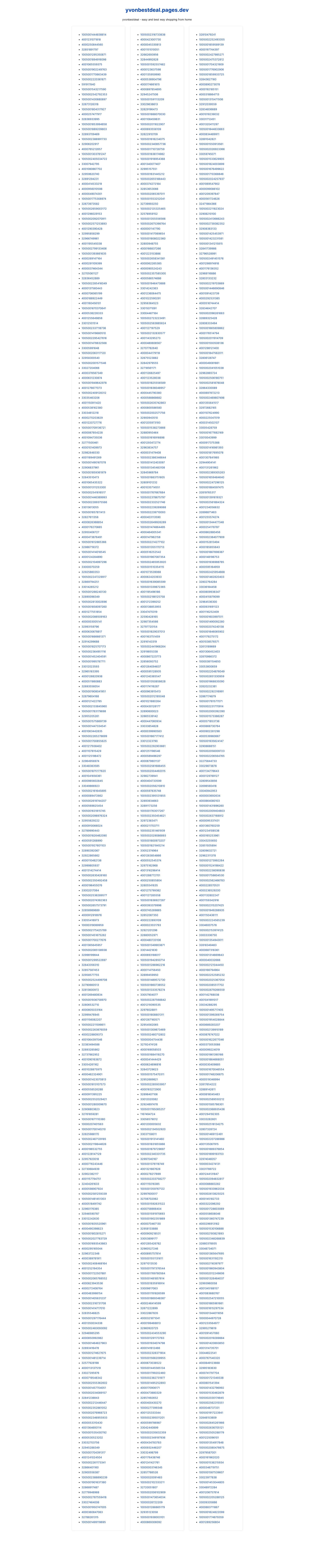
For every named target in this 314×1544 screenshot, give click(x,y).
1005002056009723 (212, 751)
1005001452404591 (94, 656)
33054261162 (90, 1064)
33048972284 (208, 1487)
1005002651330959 (211, 676)
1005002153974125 (211, 930)
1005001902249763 (94, 69)
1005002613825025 (211, 1193)
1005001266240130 (94, 591)
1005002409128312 (94, 392)
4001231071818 (91, 39)
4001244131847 (209, 1173)
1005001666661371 (94, 636)
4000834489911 (209, 134)
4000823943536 (92, 1283)
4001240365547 (150, 676)
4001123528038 (150, 377)
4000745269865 (150, 910)
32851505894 (208, 845)
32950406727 (90, 532)
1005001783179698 (94, 711)
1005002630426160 (94, 875)
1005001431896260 (211, 805)
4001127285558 (150, 895)
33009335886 (208, 1502)
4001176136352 (209, 268)
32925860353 (91, 572)
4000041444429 (150, 1059)
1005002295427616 (94, 338)
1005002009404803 (212, 810)
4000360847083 (92, 1512)
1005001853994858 (94, 124)
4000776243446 (92, 1163)
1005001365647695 (211, 1253)
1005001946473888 (152, 283)
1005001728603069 (211, 1208)
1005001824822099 (211, 1512)
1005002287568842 (153, 999)
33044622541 (208, 1353)
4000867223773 (150, 656)
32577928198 (90, 1362)
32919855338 (149, 651)
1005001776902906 (211, 69)
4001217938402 (92, 746)
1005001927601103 (94, 845)
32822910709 (149, 134)
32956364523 (149, 303)
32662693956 (149, 54)
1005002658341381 (152, 258)
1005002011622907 (152, 124)
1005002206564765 (212, 756)
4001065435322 (92, 482)
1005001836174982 (152, 154)
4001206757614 (209, 1492)
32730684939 (90, 1169)
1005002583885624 (153, 323)
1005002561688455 (153, 765)
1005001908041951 (94, 691)
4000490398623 (92, 1228)
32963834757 (149, 447)
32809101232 (148, 482)
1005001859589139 (211, 44)
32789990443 (90, 830)
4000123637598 (150, 69)
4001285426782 (150, 1243)
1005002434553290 (153, 1333)
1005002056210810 (152, 785)
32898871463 (207, 512)
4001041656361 (91, 775)
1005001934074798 (152, 1343)
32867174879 (207, 696)
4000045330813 (150, 44)
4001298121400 (209, 348)
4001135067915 (209, 1144)
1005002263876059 (94, 1029)
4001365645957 (92, 945)
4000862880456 (209, 532)
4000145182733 (209, 1198)
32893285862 (91, 1049)
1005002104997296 (94, 562)
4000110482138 (91, 860)
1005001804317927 (94, 109)
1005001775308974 (94, 198)
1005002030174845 (211, 1397)
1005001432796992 (211, 1387)
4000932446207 (150, 1447)
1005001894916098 (94, 59)
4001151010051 (149, 49)
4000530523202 (92, 1437)
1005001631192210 (211, 1258)
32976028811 (148, 1009)
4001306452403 (209, 651)
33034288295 (208, 1004)
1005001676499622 (211, 169)
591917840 (88, 84)
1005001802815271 (94, 1233)
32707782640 (149, 348)
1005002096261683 (211, 313)
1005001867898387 (211, 552)
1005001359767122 (152, 1188)
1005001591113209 (152, 99)
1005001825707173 (94, 646)
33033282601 (208, 1119)
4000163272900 (150, 1089)
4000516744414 (209, 303)
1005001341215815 (211, 243)
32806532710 (90, 1004)
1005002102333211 (152, 1482)
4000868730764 (209, 726)
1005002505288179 (211, 1432)
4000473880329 (150, 1392)
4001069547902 (209, 183)
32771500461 (90, 442)
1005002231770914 (211, 706)
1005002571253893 (94, 223)
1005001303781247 (94, 154)
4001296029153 (92, 213)
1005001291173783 (152, 1338)
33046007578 (208, 925)
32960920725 (149, 1328)
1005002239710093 (152, 512)
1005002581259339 (94, 1193)
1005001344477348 (211, 522)
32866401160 (90, 1467)
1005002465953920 (153, 562)
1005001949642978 (94, 382)
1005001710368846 (211, 174)
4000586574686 (150, 278)
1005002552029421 (94, 1099)
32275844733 (208, 761)
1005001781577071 (211, 701)
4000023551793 (150, 925)
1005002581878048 (211, 382)
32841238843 (90, 1397)
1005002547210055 (211, 1298)
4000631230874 (92, 377)
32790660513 (90, 984)
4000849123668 (209, 1362)
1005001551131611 (151, 1258)
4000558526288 (92, 1089)
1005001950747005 (94, 1507)
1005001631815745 (93, 810)
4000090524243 (151, 268)
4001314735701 (208, 1348)
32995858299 (91, 233)
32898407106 (149, 1094)
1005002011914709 (211, 338)
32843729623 (149, 1069)
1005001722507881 (94, 1273)
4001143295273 (150, 338)
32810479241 (207, 34)
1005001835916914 (152, 1283)
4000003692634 (209, 795)
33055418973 (90, 920)
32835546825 (91, 1313)
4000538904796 (150, 79)
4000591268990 (92, 840)
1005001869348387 (152, 1298)
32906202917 (90, 144)
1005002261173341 (94, 1462)
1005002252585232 (212, 974)
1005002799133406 (94, 248)
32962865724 (208, 373)
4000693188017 (150, 955)
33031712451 (207, 119)
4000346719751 (209, 1467)
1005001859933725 (211, 74)
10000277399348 (151, 1407)
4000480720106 (150, 940)
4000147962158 (150, 537)
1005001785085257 (152, 1109)
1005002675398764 (153, 223)
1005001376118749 (152, 1163)
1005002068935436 (212, 1109)
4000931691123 (209, 606)
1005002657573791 (94, 905)
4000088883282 (209, 1183)
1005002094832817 (211, 1178)
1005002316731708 (94, 1303)
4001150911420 (91, 402)
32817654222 (207, 1084)
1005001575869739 (94, 721)
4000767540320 (209, 1358)
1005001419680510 (94, 333)
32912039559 (208, 104)
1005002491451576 (211, 258)
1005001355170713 (152, 547)
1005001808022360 (153, 238)
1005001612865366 (94, 542)
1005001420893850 (211, 1343)
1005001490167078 (94, 462)
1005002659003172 (94, 208)
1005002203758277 (153, 1178)
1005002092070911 (94, 218)
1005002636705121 (211, 1427)
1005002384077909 (211, 537)
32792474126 (148, 1044)
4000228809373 (92, 1034)
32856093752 (149, 661)
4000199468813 (150, 1323)
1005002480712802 (152, 1034)
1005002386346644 (153, 457)
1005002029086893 (153, 835)
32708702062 (149, 1198)
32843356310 (90, 964)
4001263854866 (150, 855)
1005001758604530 (211, 875)
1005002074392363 (94, 900)
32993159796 (90, 626)
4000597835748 (150, 790)
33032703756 (90, 1442)
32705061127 (90, 273)
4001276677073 (92, 387)
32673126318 (90, 104)
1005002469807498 (211, 397)
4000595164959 (209, 566)
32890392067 (90, 850)
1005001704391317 (93, 1452)
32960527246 (149, 1248)
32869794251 (90, 581)
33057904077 (149, 994)
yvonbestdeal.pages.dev (157, 10)
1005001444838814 (94, 34)
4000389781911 (91, 1258)
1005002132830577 (152, 333)
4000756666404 (150, 1208)
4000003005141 (92, 621)
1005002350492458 (94, 880)
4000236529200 (209, 890)
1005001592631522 (152, 1203)
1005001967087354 (152, 557)
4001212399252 (150, 601)
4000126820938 (92, 676)
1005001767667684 (152, 492)
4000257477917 (92, 114)
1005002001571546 (94, 363)
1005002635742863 (153, 402)
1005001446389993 (94, 497)
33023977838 (208, 1477)
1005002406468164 (94, 1263)
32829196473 (149, 109)
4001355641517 (209, 402)
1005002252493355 (212, 39)
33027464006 (90, 1502)
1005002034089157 (94, 1392)
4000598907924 (92, 1188)
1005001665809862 (211, 328)
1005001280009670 (94, 1104)
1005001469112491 (211, 1134)
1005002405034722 (94, 159)
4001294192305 (209, 1114)
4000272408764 (92, 1288)
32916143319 (148, 641)
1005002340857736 (153, 144)
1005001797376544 (152, 1268)
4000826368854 (92, 522)
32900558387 (90, 1472)
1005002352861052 (94, 1407)
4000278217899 (150, 1173)
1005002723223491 (152, 318)
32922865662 (91, 855)
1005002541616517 (94, 492)
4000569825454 (92, 805)
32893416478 (90, 1348)
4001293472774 (150, 442)
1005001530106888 (211, 1228)
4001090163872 (92, 1059)
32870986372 (208, 656)
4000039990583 (151, 731)
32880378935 (208, 1243)
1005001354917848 (211, 1442)
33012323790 (149, 741)
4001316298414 (150, 870)
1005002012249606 (211, 1273)
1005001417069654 (152, 233)
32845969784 (149, 472)
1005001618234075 (152, 139)
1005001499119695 (94, 1522)
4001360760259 (209, 825)
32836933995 (91, 119)
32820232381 (208, 686)
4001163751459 (150, 636)
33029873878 (208, 765)
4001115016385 (150, 1183)
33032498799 (149, 1452)
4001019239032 (209, 114)
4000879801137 (150, 761)
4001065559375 (92, 64)
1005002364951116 (94, 651)
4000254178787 (209, 527)
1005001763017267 (152, 810)
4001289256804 (209, 1522)
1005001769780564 (152, 1273)
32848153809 (208, 1417)
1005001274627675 (94, 1353)
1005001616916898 (152, 437)
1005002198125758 (152, 596)
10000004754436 (151, 1039)
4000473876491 (92, 537)
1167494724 (147, 1114)
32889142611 (207, 1089)
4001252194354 (92, 1268)
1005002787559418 (94, 1497)
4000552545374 (150, 860)
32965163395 (90, 671)
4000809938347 (209, 591)
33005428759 (208, 427)
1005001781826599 (152, 1293)
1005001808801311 (152, 1014)
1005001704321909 (211, 64)
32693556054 (91, 686)
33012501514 (90, 323)
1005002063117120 (94, 353)
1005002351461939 (152, 830)
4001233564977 (209, 1323)
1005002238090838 (212, 870)
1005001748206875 (211, 1074)
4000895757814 (150, 1253)
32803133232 (208, 278)
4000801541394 (209, 1382)
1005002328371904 (152, 1353)
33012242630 (90, 1218)
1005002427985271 (211, 54)
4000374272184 (150, 183)
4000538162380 (92, 407)
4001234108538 (209, 830)
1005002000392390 (212, 711)
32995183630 (208, 1368)
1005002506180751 (211, 377)
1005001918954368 (152, 159)
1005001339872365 (152, 586)
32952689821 (149, 1079)
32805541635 (149, 885)
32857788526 (149, 1472)
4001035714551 (150, 487)
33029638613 (149, 104)
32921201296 (148, 930)
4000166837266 (150, 248)
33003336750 (208, 935)
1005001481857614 (152, 1278)
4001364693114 (91, 1427)
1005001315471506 (211, 99)
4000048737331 (209, 1407)
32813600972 (90, 989)
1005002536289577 (94, 895)
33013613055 (90, 507)
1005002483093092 (94, 1328)
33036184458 (208, 586)
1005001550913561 (211, 144)
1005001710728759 (152, 149)
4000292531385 (209, 298)
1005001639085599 (153, 581)
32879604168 (90, 696)
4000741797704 (209, 1372)
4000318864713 (209, 94)
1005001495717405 (211, 1009)
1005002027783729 (94, 1238)
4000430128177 (150, 706)
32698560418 (208, 785)
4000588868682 (151, 397)
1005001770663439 (94, 74)
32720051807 (148, 1487)
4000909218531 (150, 1233)
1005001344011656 (211, 1313)
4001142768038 (209, 994)
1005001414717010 (93, 1308)
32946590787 (90, 1213)
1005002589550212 (211, 1099)
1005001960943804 (211, 1268)
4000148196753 (209, 557)
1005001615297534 (211, 1308)
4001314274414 (91, 870)
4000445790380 (150, 392)
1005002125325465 (153, 208)
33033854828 (149, 726)
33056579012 (149, 1119)
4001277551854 (92, 611)
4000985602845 (92, 780)
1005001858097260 (94, 606)
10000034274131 (209, 1163)
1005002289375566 (94, 502)
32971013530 (148, 1263)
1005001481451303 (94, 1198)
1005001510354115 (152, 566)
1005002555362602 (94, 1382)
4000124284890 (92, 557)
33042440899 (149, 1427)
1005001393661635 (94, 253)
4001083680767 (209, 1293)
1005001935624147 (211, 741)
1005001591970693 (152, 1213)
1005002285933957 (153, 1084)
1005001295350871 (94, 54)
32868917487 (90, 1487)
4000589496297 (150, 756)
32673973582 (90, 203)
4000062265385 (151, 263)
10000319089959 (93, 925)
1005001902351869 (152, 1218)
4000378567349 (92, 373)
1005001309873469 (152, 1029)
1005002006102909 (153, 1492)
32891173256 (148, 805)
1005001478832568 (94, 343)
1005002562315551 (211, 1402)
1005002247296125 (211, 482)
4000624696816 (150, 1064)
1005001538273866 (152, 427)
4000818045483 (209, 1094)
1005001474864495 (152, 527)
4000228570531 (209, 885)
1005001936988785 (211, 562)
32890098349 (91, 596)
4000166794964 (209, 970)
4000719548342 (92, 1377)
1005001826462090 (94, 835)
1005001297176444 (94, 1318)
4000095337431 (209, 820)
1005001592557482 (152, 64)
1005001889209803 (94, 129)
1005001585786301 (211, 1104)
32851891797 (90, 49)
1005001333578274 (152, 989)
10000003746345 (151, 1467)
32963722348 (90, 1253)
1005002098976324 (94, 815)
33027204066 (90, 367)
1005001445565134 (152, 1368)
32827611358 (90, 517)
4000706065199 (92, 293)
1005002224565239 (212, 920)
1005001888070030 (152, 114)
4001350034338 (92, 1323)
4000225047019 (209, 417)
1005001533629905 (211, 159)
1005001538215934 (211, 1462)
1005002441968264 (153, 646)
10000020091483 (151, 1477)
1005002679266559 (212, 989)
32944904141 (207, 462)
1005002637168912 (211, 815)
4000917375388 (209, 442)
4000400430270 (150, 1402)
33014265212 (90, 586)
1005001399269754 (211, 1014)
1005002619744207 (94, 800)
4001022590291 (150, 298)
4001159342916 (209, 900)
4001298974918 (209, 263)
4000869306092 (151, 1522)
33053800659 (208, 666)
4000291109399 (92, 263)
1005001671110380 (93, 1119)
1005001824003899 (211, 164)
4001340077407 (150, 164)
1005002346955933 (94, 1417)
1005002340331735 (152, 1154)
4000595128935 (150, 671)
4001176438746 (150, 1457)
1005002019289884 (211, 1338)
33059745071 (207, 154)
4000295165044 (92, 1248)
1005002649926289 (153, 522)
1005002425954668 (212, 572)
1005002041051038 (211, 367)
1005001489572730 (152, 979)
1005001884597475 (211, 487)
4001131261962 (208, 467)
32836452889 (91, 278)
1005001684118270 (152, 1054)
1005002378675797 (152, 497)
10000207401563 (92, 1124)
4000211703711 (149, 825)
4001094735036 (92, 437)
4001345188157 (209, 1288)
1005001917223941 (211, 1412)
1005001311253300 (94, 487)
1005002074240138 (211, 626)
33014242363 (149, 288)
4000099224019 (209, 1049)
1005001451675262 (94, 935)
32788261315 (90, 1517)
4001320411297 (209, 124)
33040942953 (208, 790)
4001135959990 (150, 74)
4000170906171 (150, 1387)
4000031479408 (150, 452)
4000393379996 (150, 905)
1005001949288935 (211, 910)
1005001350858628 (153, 681)
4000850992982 (92, 1338)
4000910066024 (92, 825)
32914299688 (90, 641)
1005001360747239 (211, 1218)
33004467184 (149, 313)
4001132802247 (209, 895)
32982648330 (91, 452)
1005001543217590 (94, 89)
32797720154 (148, 626)
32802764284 (208, 581)
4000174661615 (150, 84)
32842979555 (149, 363)
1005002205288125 (211, 1497)
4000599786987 (150, 1422)
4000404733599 (150, 780)
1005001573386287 (211, 716)
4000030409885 (209, 1064)
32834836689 (208, 109)
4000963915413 (150, 691)
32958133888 (149, 1228)
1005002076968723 (94, 1412)
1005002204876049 (212, 671)
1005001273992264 (211, 860)
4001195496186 (150, 591)
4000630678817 (92, 631)
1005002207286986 (212, 1139)
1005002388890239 (94, 1477)
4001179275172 (208, 636)
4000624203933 (151, 576)
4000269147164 (92, 258)
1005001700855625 (94, 741)
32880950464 (149, 432)
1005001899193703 (211, 1154)
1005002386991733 (94, 139)
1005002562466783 (212, 880)
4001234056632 (209, 507)
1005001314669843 (211, 955)
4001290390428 (92, 228)
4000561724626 (209, 198)
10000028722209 (151, 1502)
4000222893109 (150, 920)
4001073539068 (150, 572)
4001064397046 (92, 1039)
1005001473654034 (152, 1497)
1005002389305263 (212, 472)
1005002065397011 (152, 193)
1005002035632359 (153, 1432)
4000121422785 (92, 701)
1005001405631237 (94, 1298)
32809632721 (207, 850)
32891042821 (207, 139)
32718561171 (148, 367)
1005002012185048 (152, 696)
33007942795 (90, 164)
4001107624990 (209, 412)
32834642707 (208, 308)
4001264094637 (150, 666)
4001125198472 (91, 756)
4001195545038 (92, 243)
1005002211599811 (93, 1024)
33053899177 (148, 1238)
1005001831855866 (152, 1144)
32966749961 (90, 238)
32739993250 (149, 203)
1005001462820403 (211, 576)
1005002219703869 (211, 283)
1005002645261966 (211, 1422)
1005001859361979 (94, 472)
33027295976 (90, 1372)
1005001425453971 (211, 233)
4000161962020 (209, 1457)
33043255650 (208, 840)
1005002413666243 (211, 218)
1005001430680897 (94, 99)
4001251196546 (150, 751)
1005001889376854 (211, 1149)
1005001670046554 (211, 1069)
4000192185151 (208, 89)
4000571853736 (209, 721)
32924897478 (149, 1104)
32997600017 (148, 1193)
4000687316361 (209, 950)
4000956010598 (92, 188)
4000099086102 (209, 188)
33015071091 (148, 308)
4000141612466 (150, 1348)
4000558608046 (209, 1213)
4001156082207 (92, 1019)
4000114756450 (150, 970)
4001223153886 (150, 253)
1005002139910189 (211, 1029)
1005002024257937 (211, 178)
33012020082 (149, 1099)
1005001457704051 (94, 1387)
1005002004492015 (153, 771)
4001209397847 (209, 193)
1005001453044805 (211, 1482)
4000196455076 (92, 885)
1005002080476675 (211, 1447)
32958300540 (91, 358)
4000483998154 (92, 1293)
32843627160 (207, 79)
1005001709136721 (93, 427)
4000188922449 (92, 298)
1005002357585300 (153, 273)
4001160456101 (91, 303)
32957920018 (90, 1159)
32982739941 (149, 775)
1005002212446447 (94, 1402)
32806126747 (207, 358)
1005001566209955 (153, 1358)
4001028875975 (92, 1069)
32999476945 (90, 1014)
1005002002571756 (152, 412)
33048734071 (207, 1248)
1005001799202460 (152, 1372)
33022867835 (149, 1313)
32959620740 (90, 174)
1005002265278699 (94, 736)
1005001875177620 (94, 771)
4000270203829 (92, 417)
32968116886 (207, 273)
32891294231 (90, 178)
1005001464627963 (94, 1343)
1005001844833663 (211, 129)
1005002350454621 (153, 815)
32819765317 (207, 492)
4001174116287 (149, 686)
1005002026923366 (212, 149)
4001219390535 (150, 1004)
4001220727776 (92, 422)
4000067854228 (92, 432)
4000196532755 (92, 1149)
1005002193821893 (211, 1233)
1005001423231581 (211, 238)
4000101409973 (92, 447)
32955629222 (91, 820)
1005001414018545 (94, 552)
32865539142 (149, 716)
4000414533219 (92, 183)
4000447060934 (150, 721)
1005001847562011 (211, 353)
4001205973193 (150, 422)
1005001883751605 (152, 477)
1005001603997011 (211, 616)
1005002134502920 (153, 1129)
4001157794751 (91, 1178)
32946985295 (91, 1333)
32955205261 (90, 716)
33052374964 (149, 850)
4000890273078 (209, 84)
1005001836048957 (152, 387)
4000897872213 (209, 392)
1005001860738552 (152, 984)
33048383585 (91, 765)
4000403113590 (150, 517)
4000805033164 (92, 1009)
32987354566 (149, 621)
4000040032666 (209, 960)
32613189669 (207, 646)
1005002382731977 (152, 1377)
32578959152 (149, 213)
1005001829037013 (152, 631)
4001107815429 (91, 751)
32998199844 (90, 955)
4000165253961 (209, 835)
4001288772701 (150, 875)
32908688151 (207, 746)
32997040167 (148, 1159)
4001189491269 (91, 457)
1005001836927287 (152, 900)
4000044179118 (150, 353)
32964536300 (208, 601)
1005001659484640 (211, 477)
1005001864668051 (211, 1059)
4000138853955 (150, 606)
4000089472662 (92, 795)
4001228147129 (91, 1154)
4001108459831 (150, 119)
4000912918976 (92, 915)
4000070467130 (150, 1223)
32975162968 (149, 865)
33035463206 (91, 397)
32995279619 (207, 1328)
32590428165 (149, 616)
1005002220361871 (94, 79)
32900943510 (149, 417)
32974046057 (208, 1159)
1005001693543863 (94, 1243)
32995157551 (148, 169)
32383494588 (91, 1044)
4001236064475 (150, 293)
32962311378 (207, 855)
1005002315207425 (211, 905)
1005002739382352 (212, 223)
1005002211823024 (211, 208)
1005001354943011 (211, 940)
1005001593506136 (211, 343)
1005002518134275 (211, 1124)
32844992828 (149, 59)
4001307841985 (209, 457)
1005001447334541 (94, 726)
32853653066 (149, 188)
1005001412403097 (152, 462)
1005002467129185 (94, 1139)
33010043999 (208, 437)
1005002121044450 (211, 964)
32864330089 (208, 387)
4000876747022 (209, 1034)
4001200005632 (150, 1124)
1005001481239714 (94, 1358)
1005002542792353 (94, 94)
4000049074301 (92, 193)
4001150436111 (208, 915)
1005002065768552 (94, 1278)
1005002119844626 (94, 1144)
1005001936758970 (94, 999)
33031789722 (207, 1169)
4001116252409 (209, 611)
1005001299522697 (94, 960)
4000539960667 (209, 736)
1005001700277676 (94, 940)
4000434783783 (150, 1442)
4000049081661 (209, 363)
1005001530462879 (211, 1392)
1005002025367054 (212, 979)
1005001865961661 (211, 1303)
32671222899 (149, 1308)
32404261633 (90, 1183)
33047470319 (148, 611)
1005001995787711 (93, 661)
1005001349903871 (152, 945)
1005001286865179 (152, 1507)
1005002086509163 (94, 616)
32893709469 (90, 134)
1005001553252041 (152, 198)
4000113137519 (91, 1368)
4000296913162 (209, 1223)
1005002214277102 (152, 542)
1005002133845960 (94, 706)
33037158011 (148, 1134)
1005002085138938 (94, 950)
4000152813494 (209, 542)
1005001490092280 (211, 621)
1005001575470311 (152, 1074)
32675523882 (149, 358)
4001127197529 (150, 328)
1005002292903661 (153, 746)
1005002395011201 (152, 1417)
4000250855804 (151, 880)
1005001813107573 (93, 1084)
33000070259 (90, 566)
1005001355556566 (153, 218)
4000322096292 (209, 1203)
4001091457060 (209, 1333)
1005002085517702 (211, 984)
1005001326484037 (211, 1278)
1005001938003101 (152, 1517)
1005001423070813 (94, 1079)
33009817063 (149, 1288)
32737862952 (90, 1054)
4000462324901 (92, 1074)
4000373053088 (209, 1044)
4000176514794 (209, 333)
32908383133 (208, 228)
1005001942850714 (152, 960)
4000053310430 (92, 1422)
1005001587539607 (211, 1472)
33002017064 (90, 890)
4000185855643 (209, 547)
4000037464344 (92, 268)
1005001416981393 (211, 447)
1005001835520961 (94, 1223)
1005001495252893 (153, 1382)
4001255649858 (92, 318)
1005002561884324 (211, 502)
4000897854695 (150, 89)
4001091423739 (209, 293)
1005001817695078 (211, 452)
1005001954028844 (211, 1019)
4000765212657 (92, 149)
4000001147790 (150, 228)
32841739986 (207, 248)
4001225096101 (209, 1437)
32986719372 (90, 547)
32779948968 (90, 1492)
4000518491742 (92, 1203)
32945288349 (91, 1447)
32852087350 (149, 915)
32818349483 (208, 945)
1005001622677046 (211, 1039)
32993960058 (208, 1283)
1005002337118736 (94, 328)
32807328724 (208, 1129)
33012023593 (90, 666)
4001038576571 (209, 641)
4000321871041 (150, 1318)
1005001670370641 (94, 308)
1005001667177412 (152, 736)
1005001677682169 (211, 432)
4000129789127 (209, 775)
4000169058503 (150, 1049)
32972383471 (148, 820)
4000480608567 (150, 343)
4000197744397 (209, 49)
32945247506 (149, 94)
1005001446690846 (211, 288)
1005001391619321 (211, 497)
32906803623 (91, 1109)
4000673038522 (150, 1362)
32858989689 (91, 910)
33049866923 (91, 785)
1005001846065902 (211, 631)
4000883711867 (209, 1507)
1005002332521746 (152, 502)
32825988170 (90, 1134)
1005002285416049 (94, 283)
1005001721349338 (211, 1377)
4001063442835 (92, 731)
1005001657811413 (93, 512)
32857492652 (149, 1397)
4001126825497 (150, 373)
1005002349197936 (152, 1437)
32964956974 (90, 761)
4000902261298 (209, 731)
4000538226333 (92, 313)
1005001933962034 (211, 1188)
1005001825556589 (153, 382)
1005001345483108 (152, 467)
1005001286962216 (152, 964)
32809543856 (208, 780)
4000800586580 (151, 407)
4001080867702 (92, 169)
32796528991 (207, 253)
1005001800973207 (152, 840)
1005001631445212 (152, 174)
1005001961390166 (211, 1054)
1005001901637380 (94, 1482)
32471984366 (207, 203)
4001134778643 (209, 771)
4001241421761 (149, 1462)
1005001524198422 (211, 865)
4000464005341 (150, 532)
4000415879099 (209, 596)
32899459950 (149, 974)
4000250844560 (92, 44)
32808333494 (208, 323)
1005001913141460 (152, 1139)
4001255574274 (209, 517)
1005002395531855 (153, 795)
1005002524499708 (94, 979)
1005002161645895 (94, 790)
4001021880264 (150, 701)
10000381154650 (209, 661)
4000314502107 (209, 422)
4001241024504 (92, 1457)
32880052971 (149, 935)
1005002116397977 (211, 1263)
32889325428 (208, 318)
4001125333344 (150, 1412)
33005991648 (90, 348)
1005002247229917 (94, 576)
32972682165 (207, 407)
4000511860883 (92, 681)
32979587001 (207, 1452)
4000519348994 (209, 1079)
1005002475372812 (211, 59)
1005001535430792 (94, 1432)
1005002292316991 (211, 691)
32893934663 (149, 800)
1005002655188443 (153, 178)
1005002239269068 (153, 507)
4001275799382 (150, 890)
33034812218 (90, 412)
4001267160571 (150, 1019)
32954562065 (149, 1024)
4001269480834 (92, 994)
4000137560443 (92, 288)
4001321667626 (150, 1169)
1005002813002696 (94, 601)
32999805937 (90, 865)
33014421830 (148, 950)
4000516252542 (150, 552)
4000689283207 (209, 1024)
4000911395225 (92, 1094)
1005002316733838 (152, 34)
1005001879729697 (152, 1149)
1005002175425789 (94, 930)
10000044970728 (210, 1318)
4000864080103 (209, 800)
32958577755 (90, 974)
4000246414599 (150, 1303)
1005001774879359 (211, 1517)
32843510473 (90, 477)
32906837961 (90, 467)
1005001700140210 (94, 1129)
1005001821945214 (152, 845)
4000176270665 (92, 527)
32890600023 (149, 711)
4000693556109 (150, 129)
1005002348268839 (212, 1238)
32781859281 (90, 1114)
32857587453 (90, 970)
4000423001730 (150, 39)
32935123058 (149, 1512)
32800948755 (149, 243)
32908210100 (207, 213)
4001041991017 (208, 999)
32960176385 (90, 1208)
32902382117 (90, 1173)
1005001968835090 (211, 681)
